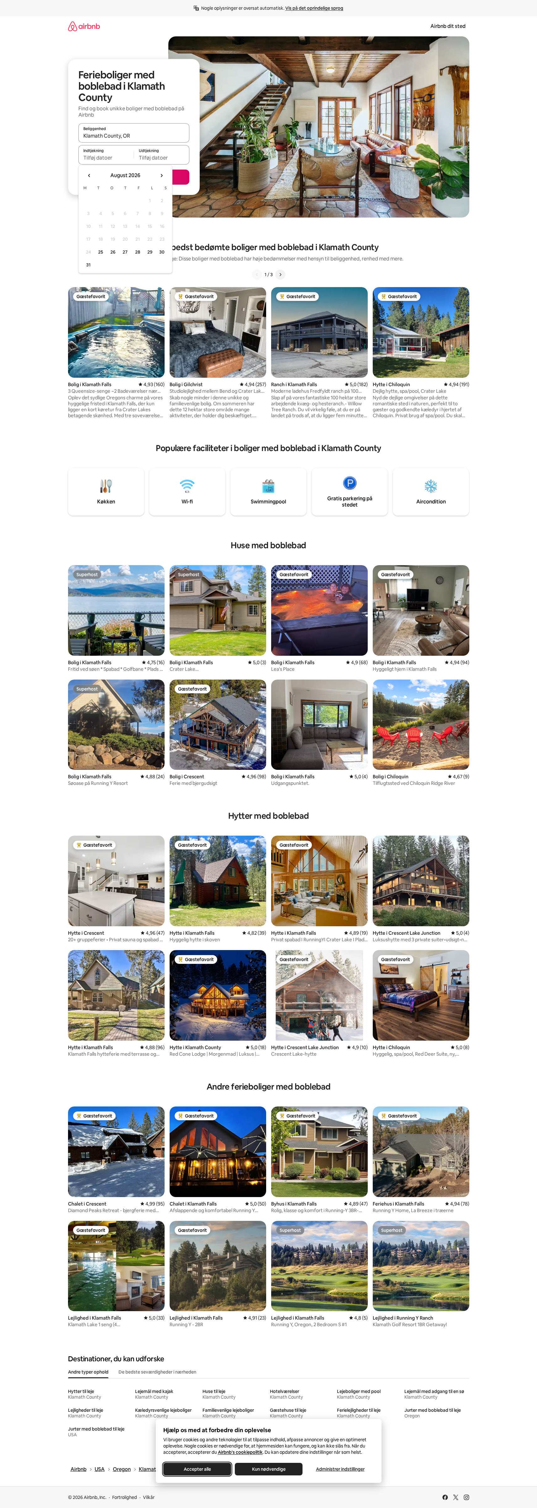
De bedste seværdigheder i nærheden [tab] (157, 1372)
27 (125, 252)
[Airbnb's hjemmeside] (84, 26)
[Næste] (280, 275)
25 (100, 252)
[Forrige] (257, 275)
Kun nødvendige (268, 1469)
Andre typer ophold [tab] (88, 1372)
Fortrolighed (124, 1497)
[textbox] (106, 157)
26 (112, 252)
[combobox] (133, 135)
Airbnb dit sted (448, 26)
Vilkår (149, 1497)
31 (88, 265)
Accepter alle (197, 1469)
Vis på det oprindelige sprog (314, 8)
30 (162, 252)
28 (137, 252)
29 (149, 252)
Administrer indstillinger (340, 1469)
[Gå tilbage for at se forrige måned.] (89, 175)
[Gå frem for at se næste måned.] (161, 175)
